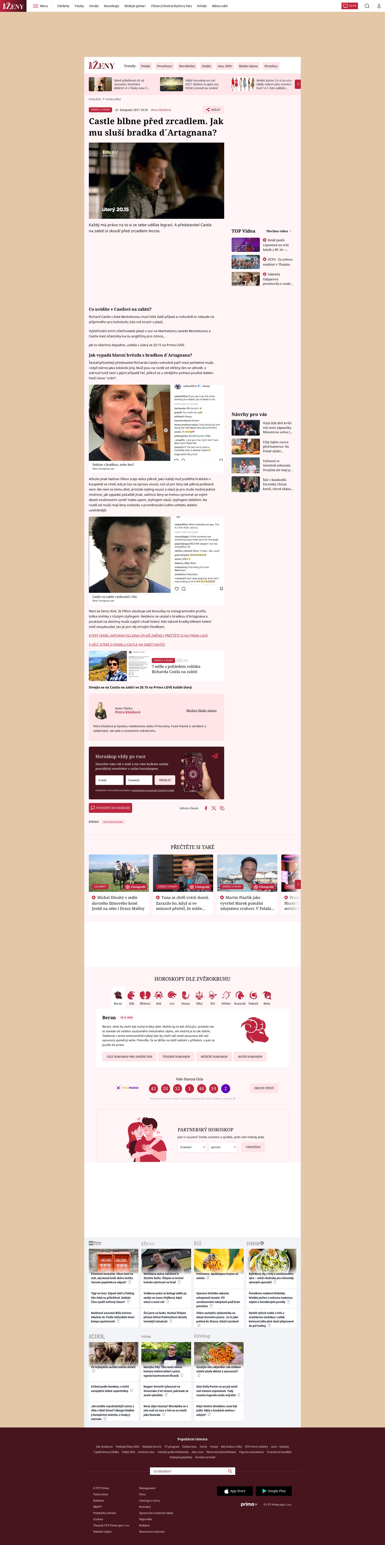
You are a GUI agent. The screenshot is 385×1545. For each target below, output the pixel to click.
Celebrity (63, 6)
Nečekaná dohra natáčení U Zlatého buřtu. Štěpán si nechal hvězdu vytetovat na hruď (163, 1278)
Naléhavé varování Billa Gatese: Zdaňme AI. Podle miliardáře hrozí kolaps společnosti (112, 1317)
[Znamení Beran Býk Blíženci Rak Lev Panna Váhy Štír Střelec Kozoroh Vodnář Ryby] (139, 780)
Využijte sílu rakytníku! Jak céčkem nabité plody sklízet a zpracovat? (218, 1369)
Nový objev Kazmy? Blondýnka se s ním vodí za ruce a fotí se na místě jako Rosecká (166, 1410)
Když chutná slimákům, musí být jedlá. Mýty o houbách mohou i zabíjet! (216, 1410)
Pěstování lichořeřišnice (221, 1452)
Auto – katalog (280, 1446)
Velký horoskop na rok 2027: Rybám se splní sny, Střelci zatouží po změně (202, 84)
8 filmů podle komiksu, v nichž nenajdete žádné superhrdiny (110, 1388)
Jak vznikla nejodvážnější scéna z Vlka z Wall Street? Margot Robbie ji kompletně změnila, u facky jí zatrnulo (112, 1413)
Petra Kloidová (161, 110)
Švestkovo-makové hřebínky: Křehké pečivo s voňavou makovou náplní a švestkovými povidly (271, 1298)
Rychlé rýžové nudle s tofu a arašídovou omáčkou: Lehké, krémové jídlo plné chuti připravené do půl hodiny (271, 1319)
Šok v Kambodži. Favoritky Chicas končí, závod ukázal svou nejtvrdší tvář (277, 484)
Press (142, 1494)
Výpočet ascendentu (251, 1452)
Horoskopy (111, 6)
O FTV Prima (101, 1488)
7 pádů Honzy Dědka (106, 1452)
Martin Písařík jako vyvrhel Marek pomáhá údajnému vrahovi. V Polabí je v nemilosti (245, 905)
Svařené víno (146, 1452)
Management (147, 1488)
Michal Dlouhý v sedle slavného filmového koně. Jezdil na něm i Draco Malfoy (118, 903)
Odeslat (165, 780)
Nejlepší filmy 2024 (127, 1446)
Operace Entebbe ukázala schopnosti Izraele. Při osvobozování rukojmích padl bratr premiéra (218, 1300)
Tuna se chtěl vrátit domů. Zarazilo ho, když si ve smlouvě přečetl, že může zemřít (182, 905)
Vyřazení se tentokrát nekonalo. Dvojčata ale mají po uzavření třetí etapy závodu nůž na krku (277, 465)
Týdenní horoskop (176, 1056)
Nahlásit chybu (102, 1531)
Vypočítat (253, 1147)
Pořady (202, 6)
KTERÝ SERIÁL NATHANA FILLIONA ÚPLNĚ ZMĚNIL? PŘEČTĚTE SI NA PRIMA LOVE (148, 635)
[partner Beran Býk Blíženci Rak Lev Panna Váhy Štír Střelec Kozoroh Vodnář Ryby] (223, 1147)
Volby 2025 (128, 1452)
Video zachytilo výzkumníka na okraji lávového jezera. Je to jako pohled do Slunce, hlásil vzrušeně (217, 1317)
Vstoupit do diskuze (113, 808)
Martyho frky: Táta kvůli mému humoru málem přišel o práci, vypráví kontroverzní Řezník (163, 1371)
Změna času (189, 1446)
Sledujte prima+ (135, 6)
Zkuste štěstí (264, 1088)
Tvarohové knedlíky (279, 1452)
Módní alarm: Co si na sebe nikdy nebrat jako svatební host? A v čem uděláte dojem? (274, 85)
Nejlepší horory (151, 1446)
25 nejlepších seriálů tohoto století (113, 1367)
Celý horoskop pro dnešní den (129, 1056)
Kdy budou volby (231, 1446)
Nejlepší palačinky (181, 1457)
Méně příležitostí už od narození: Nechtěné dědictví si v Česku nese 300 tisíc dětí (132, 85)
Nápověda (145, 1519)
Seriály (94, 6)
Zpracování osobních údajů (156, 1513)
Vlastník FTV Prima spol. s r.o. (111, 1525)
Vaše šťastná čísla (189, 1079)
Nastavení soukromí (151, 1531)
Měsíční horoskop (214, 1056)
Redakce (144, 1525)
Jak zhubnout (104, 1446)
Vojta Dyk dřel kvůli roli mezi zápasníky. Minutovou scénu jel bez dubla (278, 427)
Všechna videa (277, 231)
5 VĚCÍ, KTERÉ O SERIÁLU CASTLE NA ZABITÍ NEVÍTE (127, 644)
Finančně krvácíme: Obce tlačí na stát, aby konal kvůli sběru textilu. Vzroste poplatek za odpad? (112, 1278)
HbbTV (97, 1507)
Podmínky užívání (104, 1513)
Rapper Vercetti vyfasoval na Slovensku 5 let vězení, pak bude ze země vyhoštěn (166, 1391)
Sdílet (215, 111)
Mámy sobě (220, 6)
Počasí (214, 1446)
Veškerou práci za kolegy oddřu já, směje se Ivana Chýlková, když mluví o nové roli (165, 1298)
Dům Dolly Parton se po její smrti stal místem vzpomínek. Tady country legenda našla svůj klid (217, 1391)
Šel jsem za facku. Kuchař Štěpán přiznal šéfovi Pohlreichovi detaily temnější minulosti (165, 1317)
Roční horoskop (250, 1056)
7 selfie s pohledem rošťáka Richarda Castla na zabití (176, 669)
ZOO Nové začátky (256, 1446)
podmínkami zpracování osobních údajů (153, 790)
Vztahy (79, 6)
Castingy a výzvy (149, 1500)
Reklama (98, 1500)
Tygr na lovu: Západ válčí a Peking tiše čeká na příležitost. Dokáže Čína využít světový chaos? (112, 1298)
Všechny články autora (201, 710)
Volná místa (100, 1494)
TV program (171, 1446)
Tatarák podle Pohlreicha (172, 1452)
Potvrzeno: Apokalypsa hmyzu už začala (217, 1276)
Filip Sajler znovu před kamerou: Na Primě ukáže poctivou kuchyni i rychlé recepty (276, 446)
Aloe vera (197, 1452)
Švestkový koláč (205, 1457)
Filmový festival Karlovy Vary (171, 6)
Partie (203, 1446)
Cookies (98, 1519)
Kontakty (145, 1507)
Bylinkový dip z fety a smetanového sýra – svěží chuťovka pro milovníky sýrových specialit (271, 1278)
